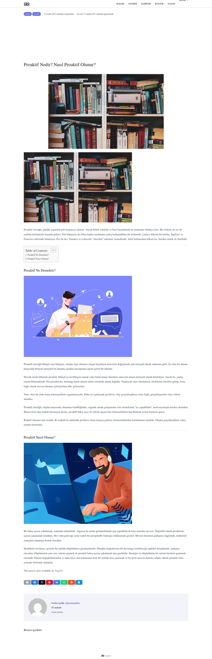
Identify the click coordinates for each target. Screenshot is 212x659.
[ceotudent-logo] (27, 3)
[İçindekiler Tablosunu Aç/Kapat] (52, 250)
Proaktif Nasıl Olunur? (38, 258)
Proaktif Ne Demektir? (38, 254)
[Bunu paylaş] (34, 582)
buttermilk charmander (65, 603)
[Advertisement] (106, 38)
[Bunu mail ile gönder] (27, 582)
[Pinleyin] (49, 582)
